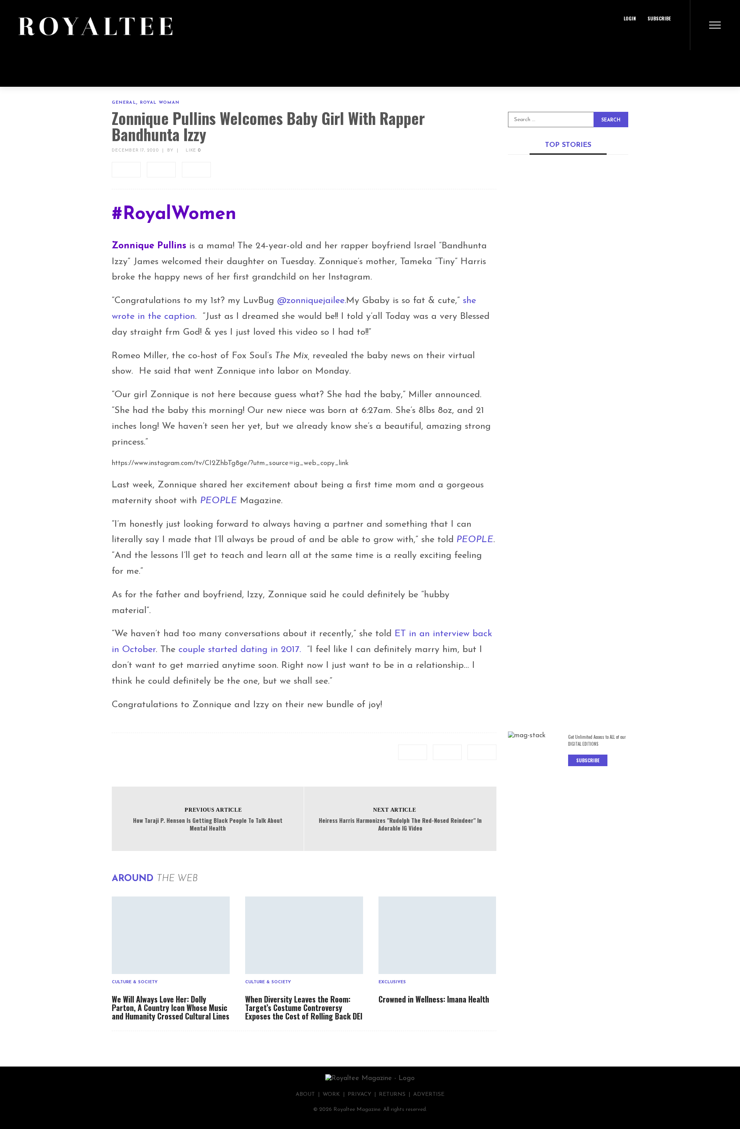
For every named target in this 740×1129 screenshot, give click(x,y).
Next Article (394, 810)
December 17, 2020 (135, 150)
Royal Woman (160, 103)
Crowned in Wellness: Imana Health (433, 999)
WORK (331, 1094)
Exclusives (392, 982)
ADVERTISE (428, 1094)
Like (192, 150)
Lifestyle (567, 516)
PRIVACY (359, 1094)
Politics (604, 253)
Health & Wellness (561, 648)
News (585, 253)
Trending (591, 385)
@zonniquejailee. (311, 300)
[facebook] (126, 169)
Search (611, 120)
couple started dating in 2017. (241, 649)
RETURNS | (396, 1094)
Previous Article (213, 810)
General (124, 103)
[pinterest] (196, 169)
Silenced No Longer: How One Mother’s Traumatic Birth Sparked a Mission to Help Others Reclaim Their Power (567, 672)
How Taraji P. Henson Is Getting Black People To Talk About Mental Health (208, 824)
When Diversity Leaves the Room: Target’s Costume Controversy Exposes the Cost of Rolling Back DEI (303, 1007)
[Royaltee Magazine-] (89, 25)
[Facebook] (633, 36)
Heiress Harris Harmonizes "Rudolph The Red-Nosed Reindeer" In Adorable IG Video (400, 824)
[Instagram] (668, 36)
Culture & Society (135, 982)
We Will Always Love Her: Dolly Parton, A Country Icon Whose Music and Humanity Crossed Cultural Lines (170, 1007)
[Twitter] (650, 36)
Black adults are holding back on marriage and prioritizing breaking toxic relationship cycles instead (564, 536)
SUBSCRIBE (659, 18)
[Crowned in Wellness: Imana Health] (437, 935)
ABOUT (305, 1094)
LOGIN (630, 18)
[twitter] (161, 169)
